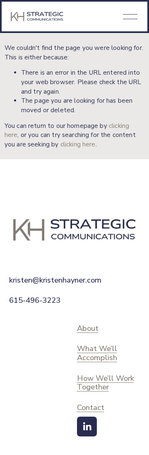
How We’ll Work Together (105, 382)
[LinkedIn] (87, 426)
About (88, 328)
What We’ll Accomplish (97, 353)
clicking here (78, 144)
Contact (90, 407)
